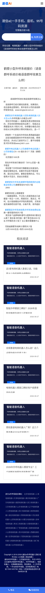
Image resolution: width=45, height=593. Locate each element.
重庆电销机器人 (31, 498)
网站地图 (29, 557)
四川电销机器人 (25, 511)
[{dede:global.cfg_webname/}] (7, 3)
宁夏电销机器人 (26, 536)
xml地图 (21, 557)
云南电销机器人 (13, 532)
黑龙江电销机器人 (20, 523)
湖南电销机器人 (11, 528)
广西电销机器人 (23, 528)
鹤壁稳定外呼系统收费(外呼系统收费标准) (23, 209)
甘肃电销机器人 (15, 536)
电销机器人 (17, 45)
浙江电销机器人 (33, 502)
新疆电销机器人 (16, 540)
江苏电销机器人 (11, 506)
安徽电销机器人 (33, 523)
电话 (12, 590)
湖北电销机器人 (15, 515)
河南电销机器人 (26, 515)
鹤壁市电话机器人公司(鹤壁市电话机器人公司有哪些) (22, 150)
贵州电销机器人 (25, 532)
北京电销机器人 (30, 494)
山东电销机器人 (23, 506)
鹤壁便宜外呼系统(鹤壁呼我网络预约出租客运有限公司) (22, 183)
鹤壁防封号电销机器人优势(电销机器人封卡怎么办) (22, 117)
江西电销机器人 (13, 511)
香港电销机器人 (28, 540)
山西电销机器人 (16, 519)
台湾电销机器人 (18, 545)
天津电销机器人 (20, 498)
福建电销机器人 (21, 502)
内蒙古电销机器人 (29, 519)
